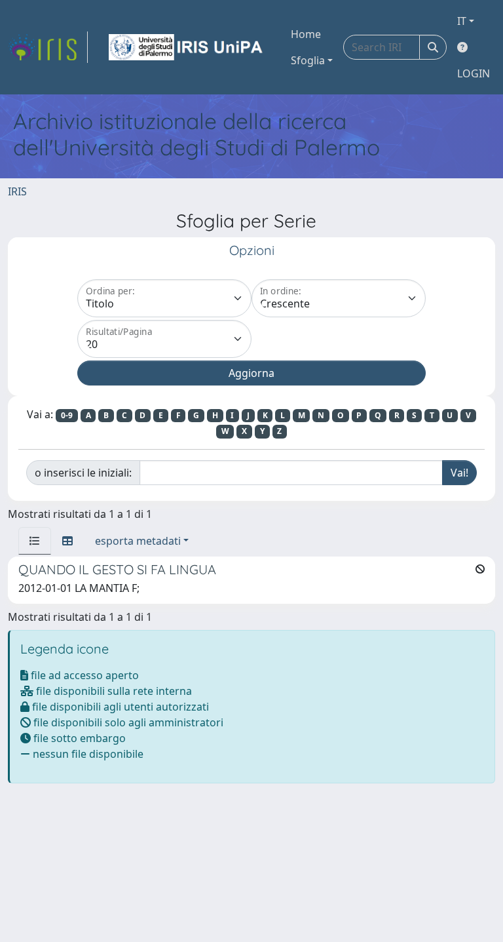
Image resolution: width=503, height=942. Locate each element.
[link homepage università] (186, 47)
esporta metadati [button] (138, 541)
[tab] (34, 541)
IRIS (17, 191)
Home (306, 34)
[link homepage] (48, 47)
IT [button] (461, 21)
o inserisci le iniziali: (83, 472)
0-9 (67, 415)
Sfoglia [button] (308, 60)
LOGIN (473, 73)
